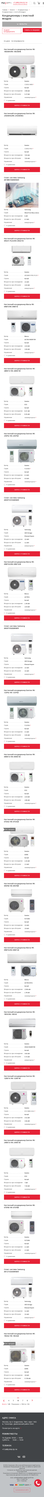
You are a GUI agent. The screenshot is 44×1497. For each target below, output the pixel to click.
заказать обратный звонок (20, 4)
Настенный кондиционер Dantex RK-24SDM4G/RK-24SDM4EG (19, 114)
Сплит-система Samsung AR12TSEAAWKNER (14, 1270)
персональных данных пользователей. (27, 1471)
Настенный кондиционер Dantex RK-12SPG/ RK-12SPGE (19, 691)
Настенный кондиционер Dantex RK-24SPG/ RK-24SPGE (19, 435)
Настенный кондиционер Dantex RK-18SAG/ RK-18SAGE (19, 1335)
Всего (4, 1404)
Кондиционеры (23, 10)
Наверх (27, 1485)
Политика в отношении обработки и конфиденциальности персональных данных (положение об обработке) (22, 1474)
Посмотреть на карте (11, 1428)
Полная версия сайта (22, 1490)
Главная (4, 10)
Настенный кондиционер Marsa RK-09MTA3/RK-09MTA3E (19, 563)
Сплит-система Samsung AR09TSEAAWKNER (14, 627)
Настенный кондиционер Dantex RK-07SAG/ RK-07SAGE (19, 820)
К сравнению (10, 100)
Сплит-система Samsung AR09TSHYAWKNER (14, 499)
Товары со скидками (31, 30)
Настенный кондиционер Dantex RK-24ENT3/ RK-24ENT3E (19, 1141)
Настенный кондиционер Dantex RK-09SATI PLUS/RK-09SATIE (19, 240)
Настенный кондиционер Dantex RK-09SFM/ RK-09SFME (19, 885)
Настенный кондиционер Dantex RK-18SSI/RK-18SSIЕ (19, 1013)
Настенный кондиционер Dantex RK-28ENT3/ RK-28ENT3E (19, 370)
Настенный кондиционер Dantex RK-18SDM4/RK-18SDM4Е (19, 50)
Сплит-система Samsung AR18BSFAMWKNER (14, 179)
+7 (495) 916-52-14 (20, 3)
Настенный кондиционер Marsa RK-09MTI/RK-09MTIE (19, 305)
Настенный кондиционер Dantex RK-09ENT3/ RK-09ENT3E (19, 755)
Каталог (12, 10)
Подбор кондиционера (9, 30)
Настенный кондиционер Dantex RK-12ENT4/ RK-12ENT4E (19, 1077)
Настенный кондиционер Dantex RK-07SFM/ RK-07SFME (19, 1206)
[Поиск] (34, 3)
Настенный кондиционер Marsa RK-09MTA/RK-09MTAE (19, 949)
